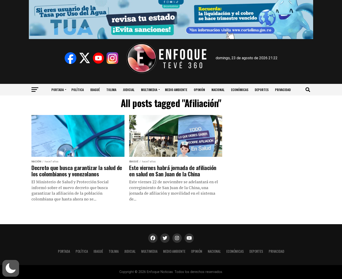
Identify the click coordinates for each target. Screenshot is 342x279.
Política (77, 89)
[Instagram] (112, 58)
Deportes (261, 89)
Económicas (239, 89)
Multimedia (149, 89)
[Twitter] (84, 58)
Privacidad (283, 89)
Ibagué (95, 89)
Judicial (128, 89)
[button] (10, 268)
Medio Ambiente (176, 89)
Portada (57, 89)
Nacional (218, 89)
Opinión (199, 89)
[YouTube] (98, 58)
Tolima (111, 89)
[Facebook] (70, 58)
